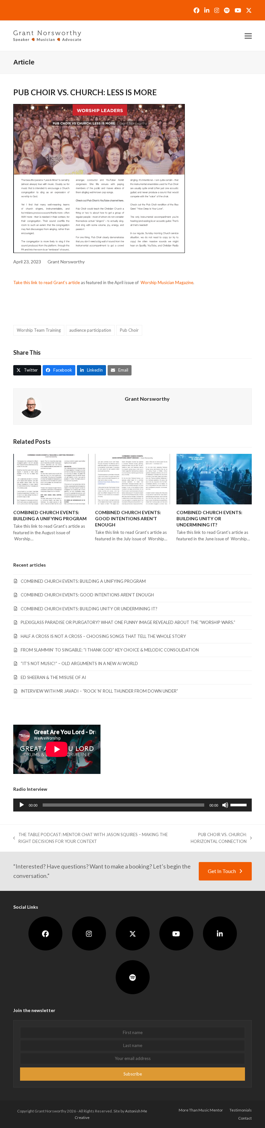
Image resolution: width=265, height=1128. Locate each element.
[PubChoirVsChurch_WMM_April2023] (99, 178)
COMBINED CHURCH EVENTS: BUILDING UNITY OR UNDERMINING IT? (209, 519)
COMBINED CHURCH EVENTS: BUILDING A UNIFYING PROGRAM (83, 581)
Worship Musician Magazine (167, 282)
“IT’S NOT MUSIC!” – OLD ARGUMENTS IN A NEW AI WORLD (79, 663)
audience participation (90, 330)
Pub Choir (129, 330)
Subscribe (132, 1073)
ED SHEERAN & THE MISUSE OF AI (53, 677)
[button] (248, 36)
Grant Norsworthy (66, 261)
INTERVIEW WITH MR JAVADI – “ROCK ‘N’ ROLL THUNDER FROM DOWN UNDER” (99, 691)
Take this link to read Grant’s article (46, 282)
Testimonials (240, 1110)
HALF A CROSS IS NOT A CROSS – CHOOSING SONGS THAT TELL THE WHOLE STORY (103, 636)
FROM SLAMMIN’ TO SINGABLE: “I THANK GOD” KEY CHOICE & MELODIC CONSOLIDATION (110, 649)
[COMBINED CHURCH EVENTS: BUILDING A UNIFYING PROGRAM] (51, 478)
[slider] (239, 804)
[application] (132, 805)
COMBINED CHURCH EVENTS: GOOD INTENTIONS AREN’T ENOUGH (128, 519)
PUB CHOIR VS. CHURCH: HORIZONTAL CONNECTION (212, 838)
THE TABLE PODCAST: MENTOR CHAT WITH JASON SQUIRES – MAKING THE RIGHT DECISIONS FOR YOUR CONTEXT (90, 838)
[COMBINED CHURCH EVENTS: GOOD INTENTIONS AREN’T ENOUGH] (132, 478)
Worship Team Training (39, 330)
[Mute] (225, 805)
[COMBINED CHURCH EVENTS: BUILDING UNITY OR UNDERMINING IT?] (214, 478)
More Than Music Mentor (201, 1110)
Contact (245, 1118)
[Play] (21, 805)
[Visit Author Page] (31, 406)
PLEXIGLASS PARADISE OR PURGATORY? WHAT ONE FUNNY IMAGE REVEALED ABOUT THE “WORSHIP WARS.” (128, 622)
